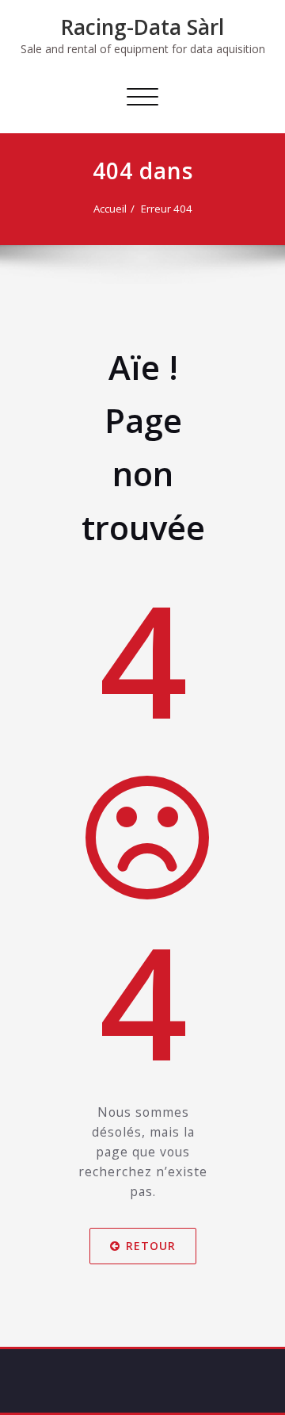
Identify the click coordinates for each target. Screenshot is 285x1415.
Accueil (110, 208)
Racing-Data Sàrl (142, 27)
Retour (151, 1246)
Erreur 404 (166, 208)
